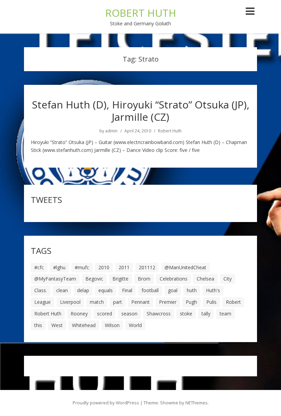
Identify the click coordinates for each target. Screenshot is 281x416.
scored (104, 313)
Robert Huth (170, 131)
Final (127, 290)
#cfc (39, 267)
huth (192, 290)
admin (111, 131)
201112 (147, 267)
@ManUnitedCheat (185, 267)
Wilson (112, 325)
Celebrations (173, 278)
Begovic (94, 278)
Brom (144, 278)
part (117, 302)
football (150, 290)
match (97, 302)
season (129, 313)
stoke (186, 313)
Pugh (191, 302)
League (42, 302)
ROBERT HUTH (140, 13)
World (135, 325)
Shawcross (159, 313)
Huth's (213, 290)
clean (62, 290)
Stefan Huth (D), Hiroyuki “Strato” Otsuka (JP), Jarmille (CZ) (140, 111)
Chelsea (205, 278)
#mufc (82, 267)
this (38, 325)
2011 (124, 267)
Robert (233, 302)
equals (105, 290)
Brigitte (120, 278)
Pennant (140, 302)
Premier (167, 302)
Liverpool (70, 302)
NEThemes (196, 403)
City (227, 278)
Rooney (79, 313)
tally (205, 313)
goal (173, 290)
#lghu (59, 267)
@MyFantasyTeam (55, 278)
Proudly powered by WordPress (106, 403)
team (225, 313)
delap (83, 290)
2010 (103, 267)
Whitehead (84, 325)
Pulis (211, 302)
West (57, 325)
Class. (40, 290)
